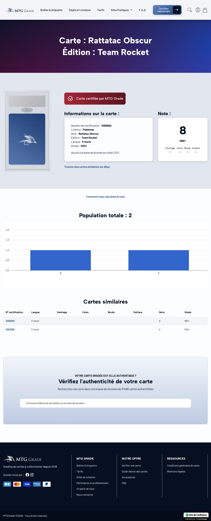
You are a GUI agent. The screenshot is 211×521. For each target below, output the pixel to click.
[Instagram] (32, 475)
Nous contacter (84, 494)
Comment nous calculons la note (105, 196)
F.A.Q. (142, 10)
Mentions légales (176, 471)
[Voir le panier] (204, 10)
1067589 (10, 329)
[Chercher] (189, 9)
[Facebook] (27, 475)
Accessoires (128, 477)
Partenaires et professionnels (92, 482)
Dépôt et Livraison (80, 10)
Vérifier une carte (131, 465)
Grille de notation (85, 477)
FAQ (124, 482)
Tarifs (100, 10)
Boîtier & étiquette (51, 10)
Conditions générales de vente (183, 465)
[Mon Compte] (198, 9)
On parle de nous (85, 488)
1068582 (10, 320)
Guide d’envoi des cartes (135, 471)
